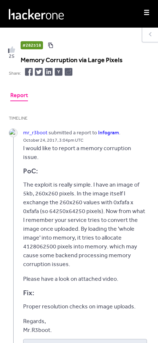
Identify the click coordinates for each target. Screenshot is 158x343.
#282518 (31, 45)
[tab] (19, 96)
